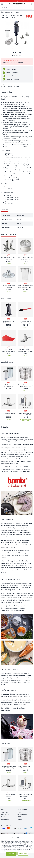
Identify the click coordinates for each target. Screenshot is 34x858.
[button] (12, 47)
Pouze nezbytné (22, 853)
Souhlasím (11, 853)
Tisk (3, 86)
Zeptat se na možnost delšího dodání (13, 62)
